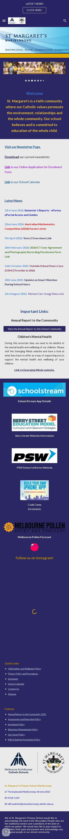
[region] (34, 8)
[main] (34, 112)
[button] (4, 20)
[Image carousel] (34, 71)
